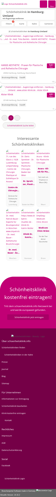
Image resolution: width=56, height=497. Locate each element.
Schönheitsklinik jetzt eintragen (29, 317)
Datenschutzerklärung (12, 450)
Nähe (34, 23)
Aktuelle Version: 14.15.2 (10, 495)
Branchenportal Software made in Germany (18, 491)
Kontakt (8, 420)
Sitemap (5, 383)
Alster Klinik (7, 94)
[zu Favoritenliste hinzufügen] (3, 37)
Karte (21, 23)
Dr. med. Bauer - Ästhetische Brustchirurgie (13, 251)
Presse (5, 362)
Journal (5, 369)
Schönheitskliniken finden (13, 347)
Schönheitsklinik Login (14, 478)
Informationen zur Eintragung (15, 399)
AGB (3, 443)
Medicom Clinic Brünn (43, 229)
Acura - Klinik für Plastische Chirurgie (43, 170)
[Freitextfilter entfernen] (43, 4)
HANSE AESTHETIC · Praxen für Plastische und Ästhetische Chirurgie (22, 67)
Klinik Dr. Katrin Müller (28, 236)
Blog (4, 376)
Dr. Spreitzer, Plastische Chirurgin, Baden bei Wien (28, 183)
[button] (5, 117)
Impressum (7, 435)
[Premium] (50, 141)
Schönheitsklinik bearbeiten (14, 406)
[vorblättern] (49, 48)
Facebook (6, 465)
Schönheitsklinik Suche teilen (20, 125)
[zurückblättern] (7, 48)
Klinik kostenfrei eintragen (14, 413)
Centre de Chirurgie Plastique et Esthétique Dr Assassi (13, 189)
